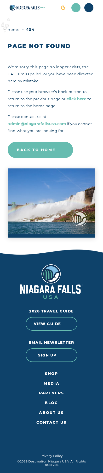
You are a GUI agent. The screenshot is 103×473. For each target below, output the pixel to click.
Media (51, 383)
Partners (51, 393)
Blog (51, 403)
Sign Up (47, 355)
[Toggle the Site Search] (75, 7)
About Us (51, 413)
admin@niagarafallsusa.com (37, 124)
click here (76, 99)
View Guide (47, 324)
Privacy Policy (51, 456)
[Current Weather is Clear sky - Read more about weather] (63, 7)
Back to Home (36, 150)
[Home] (32, 7)
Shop (51, 374)
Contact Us (51, 422)
